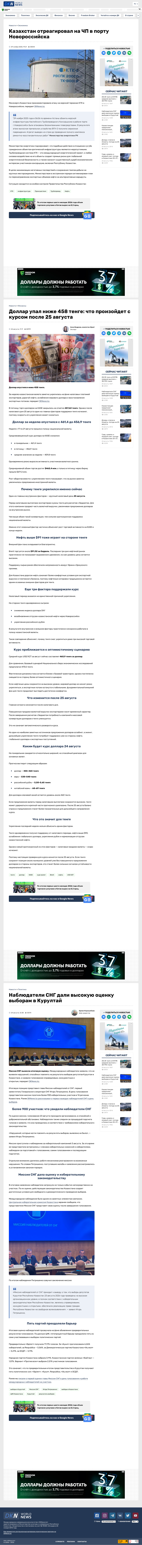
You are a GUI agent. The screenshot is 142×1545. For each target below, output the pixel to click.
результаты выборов (46, 1394)
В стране (129, 15)
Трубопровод (55, 191)
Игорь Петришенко (50, 1389)
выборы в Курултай (17, 1389)
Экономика (10, 15)
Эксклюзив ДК (42, 15)
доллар (21, 875)
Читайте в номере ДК (110, 15)
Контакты (82, 1542)
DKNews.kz (39, 106)
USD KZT (70, 875)
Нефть (67, 191)
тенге (12, 875)
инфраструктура (24, 191)
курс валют (41, 875)
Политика (25, 15)
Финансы (58, 15)
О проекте (60, 1542)
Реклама (71, 1542)
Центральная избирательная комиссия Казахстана (33, 1202)
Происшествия (40, 191)
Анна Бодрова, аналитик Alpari (82, 327)
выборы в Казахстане (70, 1389)
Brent (52, 875)
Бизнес (72, 15)
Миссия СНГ (33, 1389)
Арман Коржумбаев (87, 1011)
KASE (31, 875)
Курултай (31, 1394)
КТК (11, 191)
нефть (60, 875)
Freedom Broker (88, 15)
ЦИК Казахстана (16, 1394)
